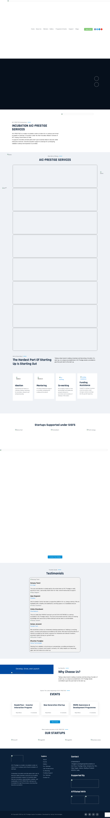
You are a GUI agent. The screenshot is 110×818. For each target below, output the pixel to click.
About (45, 759)
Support (71, 29)
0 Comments (34, 712)
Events (45, 762)
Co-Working (46, 770)
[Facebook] (95, 29)
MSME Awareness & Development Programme (84, 706)
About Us (38, 29)
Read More (19, 712)
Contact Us (46, 777)
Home (32, 29)
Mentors (45, 29)
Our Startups (46, 766)
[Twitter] (97, 29)
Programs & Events (61, 29)
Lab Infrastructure (48, 768)
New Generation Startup (54, 705)
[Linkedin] (99, 29)
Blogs (77, 29)
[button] (88, 29)
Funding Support (48, 773)
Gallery (52, 29)
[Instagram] (101, 29)
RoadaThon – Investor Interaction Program (23, 706)
